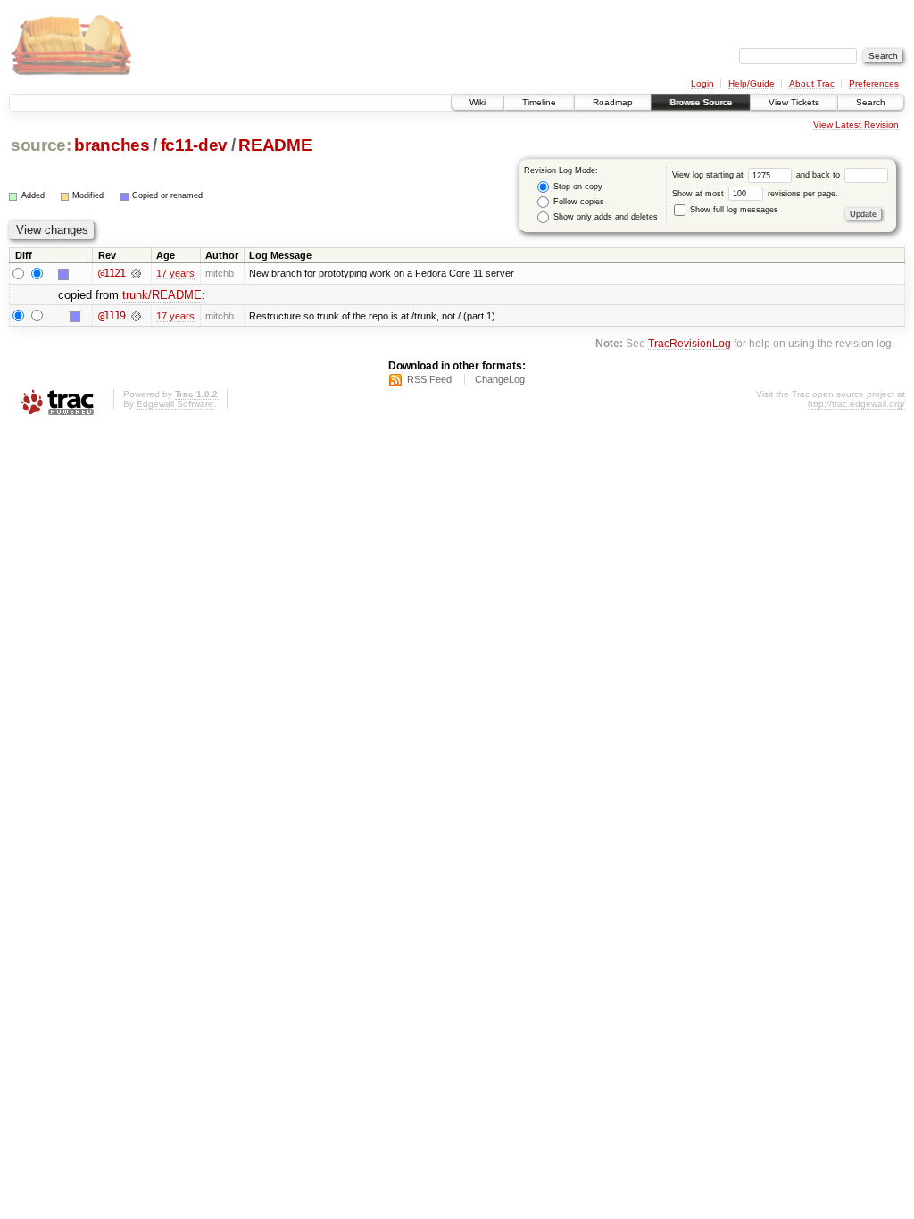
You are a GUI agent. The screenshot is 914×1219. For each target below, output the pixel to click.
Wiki (477, 102)
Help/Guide (751, 83)
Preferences (874, 83)
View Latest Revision (856, 124)
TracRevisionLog (689, 343)
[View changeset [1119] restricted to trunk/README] (136, 316)
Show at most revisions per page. (755, 193)
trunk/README (162, 295)
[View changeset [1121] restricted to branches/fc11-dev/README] (136, 273)
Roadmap (613, 102)
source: (41, 145)
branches (111, 145)
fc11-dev (194, 145)
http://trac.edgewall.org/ (856, 404)
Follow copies (577, 201)
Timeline (539, 102)
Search (870, 102)
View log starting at (709, 174)
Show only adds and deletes (604, 216)
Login (702, 83)
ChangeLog (500, 379)
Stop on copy (576, 186)
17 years (175, 273)
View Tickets (794, 102)
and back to (819, 174)
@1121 (111, 273)
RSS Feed (429, 379)
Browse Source (700, 102)
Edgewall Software (175, 404)
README (275, 145)
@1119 (111, 316)
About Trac (812, 83)
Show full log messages (732, 209)
